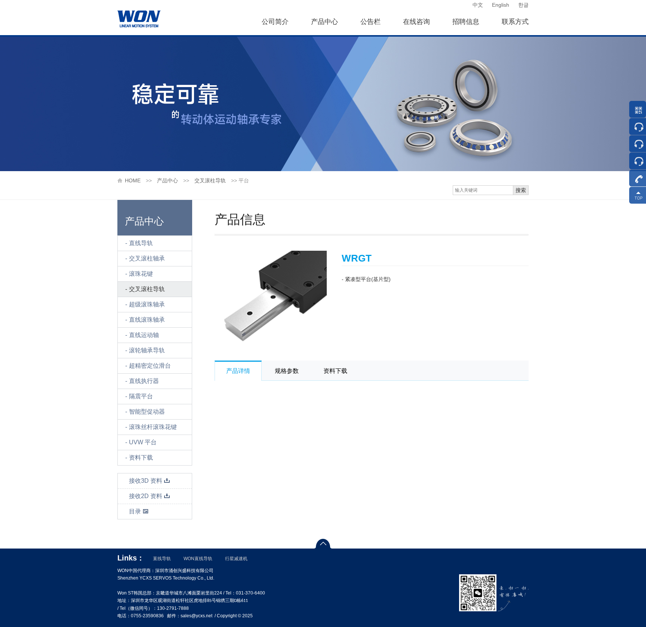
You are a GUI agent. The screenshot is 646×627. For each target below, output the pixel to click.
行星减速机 (236, 558)
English (500, 5)
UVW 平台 (143, 442)
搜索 (521, 190)
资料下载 (141, 457)
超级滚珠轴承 (147, 304)
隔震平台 (141, 396)
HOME (133, 180)
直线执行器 (144, 381)
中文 (478, 5)
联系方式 (515, 21)
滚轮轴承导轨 (147, 350)
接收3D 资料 (145, 481)
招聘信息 (465, 21)
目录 (135, 511)
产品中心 (324, 21)
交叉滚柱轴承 (147, 258)
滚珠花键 (141, 274)
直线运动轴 (144, 335)
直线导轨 (141, 243)
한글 (523, 5)
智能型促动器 (147, 411)
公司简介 (275, 21)
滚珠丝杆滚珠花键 (153, 427)
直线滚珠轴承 (147, 319)
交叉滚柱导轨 (210, 180)
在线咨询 (416, 21)
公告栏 (370, 21)
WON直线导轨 (198, 558)
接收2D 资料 (145, 496)
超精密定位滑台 (150, 365)
